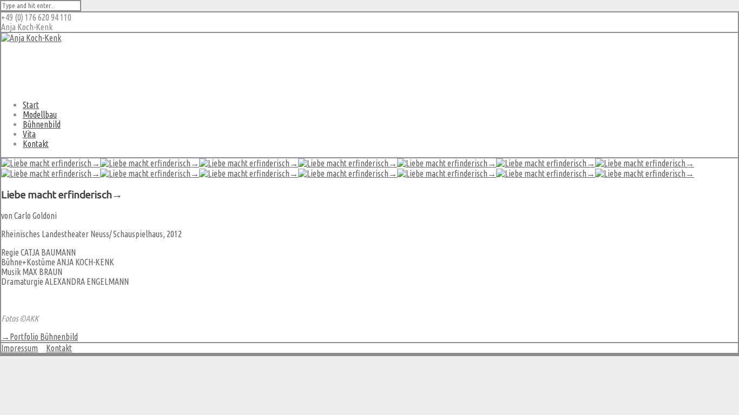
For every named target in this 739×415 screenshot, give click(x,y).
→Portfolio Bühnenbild (39, 337)
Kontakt (36, 144)
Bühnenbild (42, 124)
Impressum (19, 348)
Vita (29, 134)
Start (31, 105)
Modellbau (40, 114)
